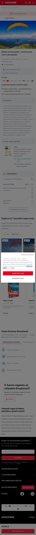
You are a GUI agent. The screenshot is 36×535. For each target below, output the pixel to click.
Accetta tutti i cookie (18, 273)
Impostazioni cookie (18, 278)
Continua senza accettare (27, 254)
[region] (18, 267)
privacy (13, 268)
